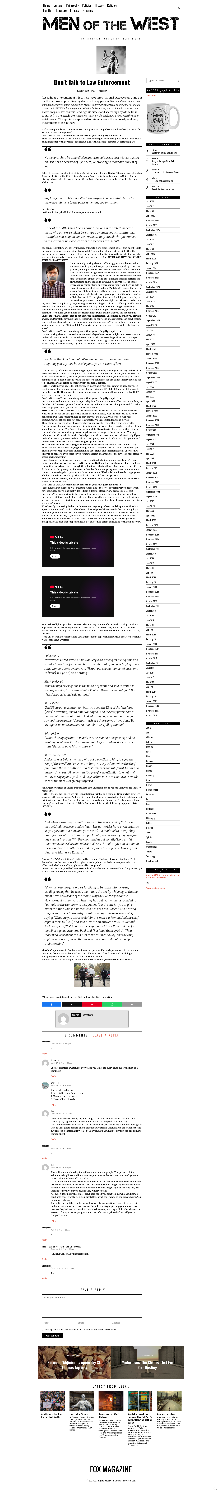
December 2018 (152, 591)
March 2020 (151, 520)
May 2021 (150, 453)
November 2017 (152, 653)
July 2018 (150, 615)
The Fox (131, 1480)
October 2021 (151, 429)
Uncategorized (152, 861)
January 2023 (151, 358)
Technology (150, 856)
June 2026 (150, 206)
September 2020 (153, 491)
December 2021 (152, 420)
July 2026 (150, 201)
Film (148, 756)
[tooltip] (51, 1004)
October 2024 (152, 282)
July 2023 (150, 329)
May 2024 (150, 306)
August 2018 (151, 610)
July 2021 (150, 444)
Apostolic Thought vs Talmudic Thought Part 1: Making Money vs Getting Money (140, 1418)
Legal (93, 91)
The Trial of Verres (78, 1414)
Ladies (148, 799)
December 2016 (152, 705)
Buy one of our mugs (155, 888)
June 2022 (150, 391)
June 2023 (150, 334)
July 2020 (150, 501)
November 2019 (152, 539)
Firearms (149, 765)
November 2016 (152, 710)
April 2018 (150, 629)
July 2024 (150, 296)
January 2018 (151, 644)
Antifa (148, 727)
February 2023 (152, 353)
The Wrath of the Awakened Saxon (165, 172)
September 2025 (153, 230)
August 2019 (151, 553)
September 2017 (152, 663)
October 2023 (151, 315)
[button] (177, 80)
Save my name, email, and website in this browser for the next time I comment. (81, 1329)
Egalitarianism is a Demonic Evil (164, 153)
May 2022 (150, 396)
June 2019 (150, 563)
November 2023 (152, 310)
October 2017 (151, 658)
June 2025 (150, 244)
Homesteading (152, 789)
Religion (149, 827)
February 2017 (151, 696)
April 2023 (150, 344)
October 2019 (151, 544)
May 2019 (150, 567)
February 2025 (152, 263)
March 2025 (151, 258)
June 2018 (150, 620)
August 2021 (151, 439)
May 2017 (150, 682)
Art (147, 732)
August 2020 (151, 496)
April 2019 (150, 572)
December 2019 (152, 534)
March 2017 (151, 691)
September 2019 (152, 548)
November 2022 (152, 368)
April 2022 (150, 401)
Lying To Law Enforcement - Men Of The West (61, 1246)
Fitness (149, 770)
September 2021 (152, 434)
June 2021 (150, 448)
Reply (44, 1054)
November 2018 (152, 596)
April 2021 (150, 458)
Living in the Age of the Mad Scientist (162, 162)
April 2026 (150, 215)
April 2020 (150, 515)
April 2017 (150, 686)
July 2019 (150, 558)
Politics (149, 823)
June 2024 (150, 301)
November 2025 (152, 220)
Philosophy (150, 818)
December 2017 (152, 648)
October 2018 (151, 601)
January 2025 (151, 268)
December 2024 (152, 272)
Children (149, 737)
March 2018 (151, 634)
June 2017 (150, 677)
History (149, 784)
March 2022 (151, 406)
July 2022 (150, 387)
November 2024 (152, 277)
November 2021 (152, 425)
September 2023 (153, 320)
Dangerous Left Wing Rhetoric (109, 1415)
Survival (149, 851)
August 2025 (151, 234)
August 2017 (151, 667)
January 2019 (151, 586)
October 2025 (151, 225)
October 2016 (151, 715)
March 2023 (151, 349)
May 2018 (150, 625)
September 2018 (152, 606)
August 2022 (151, 382)
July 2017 (150, 672)
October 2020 (152, 487)
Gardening (150, 775)
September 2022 (153, 377)
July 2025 (150, 239)
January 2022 (151, 415)
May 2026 (150, 211)
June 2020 (150, 506)
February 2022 (152, 410)
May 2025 (150, 249)
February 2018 (152, 639)
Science (149, 832)
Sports (149, 842)
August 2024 (151, 291)
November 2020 (152, 482)
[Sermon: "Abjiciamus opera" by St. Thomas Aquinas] (74, 1362)
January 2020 (151, 529)
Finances (149, 761)
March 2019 (151, 577)
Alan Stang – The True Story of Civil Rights (51, 1415)
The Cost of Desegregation (162, 181)
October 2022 (151, 372)
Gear (148, 780)
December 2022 (152, 363)
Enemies (149, 746)
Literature (150, 808)
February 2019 (152, 582)
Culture (149, 742)
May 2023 (150, 339)
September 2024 (153, 287)
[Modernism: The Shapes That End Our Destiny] (147, 1362)
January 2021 (151, 472)
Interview (150, 794)
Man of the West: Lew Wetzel (162, 189)
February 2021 (152, 468)
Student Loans (152, 846)
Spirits (149, 837)
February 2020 (152, 525)
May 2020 (150, 510)
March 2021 (151, 463)
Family (148, 751)
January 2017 (151, 701)
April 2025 (150, 253)
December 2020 (152, 477)
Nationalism (151, 813)
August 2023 (151, 325)
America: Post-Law (166, 1414)
